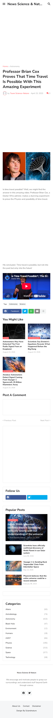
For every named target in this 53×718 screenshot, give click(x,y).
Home (5, 67)
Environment (26, 628)
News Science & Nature (26, 4)
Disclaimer (36, 706)
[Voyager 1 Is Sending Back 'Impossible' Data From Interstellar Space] (14, 566)
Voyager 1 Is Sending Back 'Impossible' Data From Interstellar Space (35, 564)
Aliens (26, 609)
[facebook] (16, 497)
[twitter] (37, 497)
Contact (26, 706)
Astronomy (15, 67)
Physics (26, 643)
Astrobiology (26, 614)
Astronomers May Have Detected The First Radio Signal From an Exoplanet (13, 345)
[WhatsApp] (31, 311)
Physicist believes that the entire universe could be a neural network (35, 578)
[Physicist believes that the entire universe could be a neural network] (14, 580)
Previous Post (10, 420)
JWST (26, 638)
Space (26, 652)
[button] (3, 4)
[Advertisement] (26, 34)
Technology (26, 657)
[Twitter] (25, 311)
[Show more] (43, 311)
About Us (16, 706)
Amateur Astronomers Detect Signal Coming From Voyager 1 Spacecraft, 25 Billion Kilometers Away (12, 380)
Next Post (44, 420)
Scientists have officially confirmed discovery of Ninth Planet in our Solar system (34, 549)
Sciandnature (31, 710)
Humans (26, 633)
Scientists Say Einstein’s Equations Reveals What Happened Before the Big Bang (39, 345)
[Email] (37, 311)
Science (22, 304)
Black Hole (26, 623)
